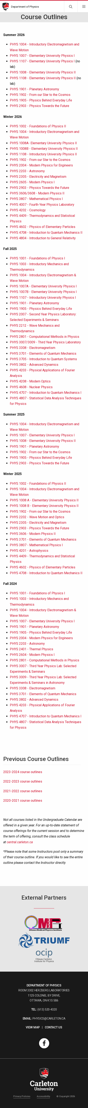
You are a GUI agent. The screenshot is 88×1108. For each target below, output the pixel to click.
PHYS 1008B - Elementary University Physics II (44, 149)
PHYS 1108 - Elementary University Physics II (43, 78)
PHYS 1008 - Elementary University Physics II (43, 72)
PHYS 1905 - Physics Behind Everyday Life (41, 100)
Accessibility (43, 1096)
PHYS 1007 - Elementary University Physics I (42, 56)
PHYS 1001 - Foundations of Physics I (37, 258)
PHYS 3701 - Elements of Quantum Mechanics (43, 353)
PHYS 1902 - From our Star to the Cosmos (40, 95)
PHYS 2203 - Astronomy (27, 171)
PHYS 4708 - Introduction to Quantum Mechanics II (46, 233)
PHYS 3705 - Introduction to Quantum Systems (43, 359)
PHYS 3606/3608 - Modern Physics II (37, 193)
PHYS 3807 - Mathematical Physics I (36, 199)
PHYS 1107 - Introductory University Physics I (43, 298)
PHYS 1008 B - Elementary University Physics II (44, 506)
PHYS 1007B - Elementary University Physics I (43, 292)
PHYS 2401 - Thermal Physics (31, 649)
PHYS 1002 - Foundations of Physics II (38, 126)
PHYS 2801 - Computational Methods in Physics (44, 337)
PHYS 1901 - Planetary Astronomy (34, 89)
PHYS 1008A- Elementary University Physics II (43, 143)
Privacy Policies (21, 1096)
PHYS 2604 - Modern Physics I (32, 655)
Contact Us (53, 1027)
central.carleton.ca (20, 842)
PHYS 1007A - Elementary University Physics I (43, 286)
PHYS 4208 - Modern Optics (30, 381)
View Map (32, 1027)
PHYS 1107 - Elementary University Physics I (42, 61)
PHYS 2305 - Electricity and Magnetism (38, 177)
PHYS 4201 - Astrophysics (29, 551)
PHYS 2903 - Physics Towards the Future (39, 106)
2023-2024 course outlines (22, 772)
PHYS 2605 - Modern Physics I (32, 182)
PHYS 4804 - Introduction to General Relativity (43, 238)
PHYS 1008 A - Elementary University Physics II (44, 500)
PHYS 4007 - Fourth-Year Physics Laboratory (42, 205)
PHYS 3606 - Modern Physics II (33, 534)
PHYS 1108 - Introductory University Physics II (43, 154)
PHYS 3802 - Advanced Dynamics (34, 365)
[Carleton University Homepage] (6, 6)
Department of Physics (25, 6)
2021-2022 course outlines (22, 791)
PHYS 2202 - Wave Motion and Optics (37, 517)
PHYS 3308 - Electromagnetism (32, 348)
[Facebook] (44, 1043)
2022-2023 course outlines (22, 781)
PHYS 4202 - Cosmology (28, 210)
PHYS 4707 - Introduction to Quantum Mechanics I (45, 393)
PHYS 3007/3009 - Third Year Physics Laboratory (45, 342)
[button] (70, 7)
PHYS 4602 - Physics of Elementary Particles (42, 227)
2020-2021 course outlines (22, 801)
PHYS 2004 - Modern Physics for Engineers (41, 165)
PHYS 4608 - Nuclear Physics (31, 387)
